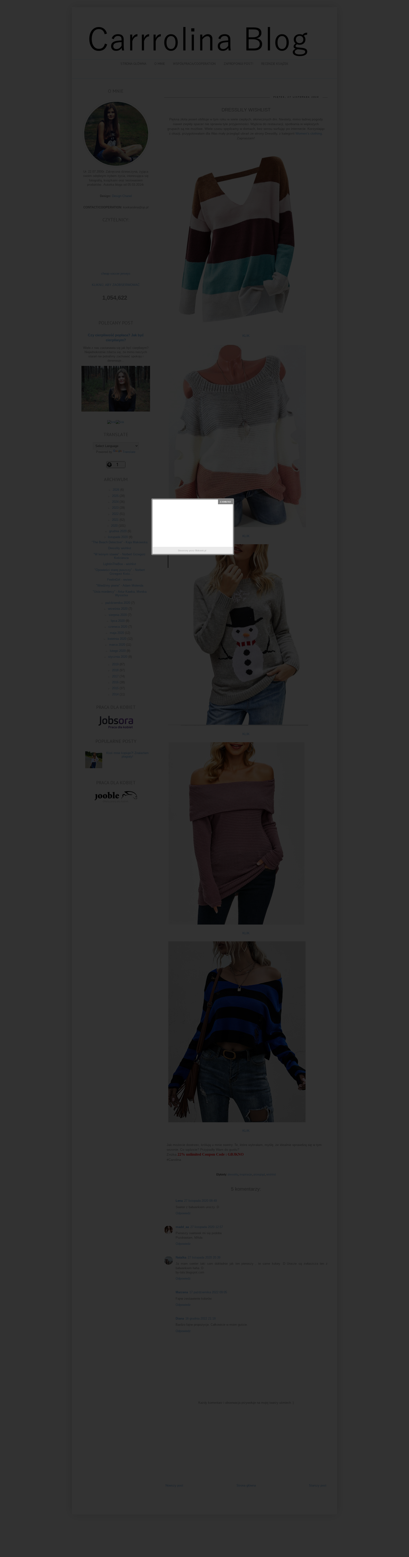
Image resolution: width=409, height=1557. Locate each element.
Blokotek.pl (200, 550)
